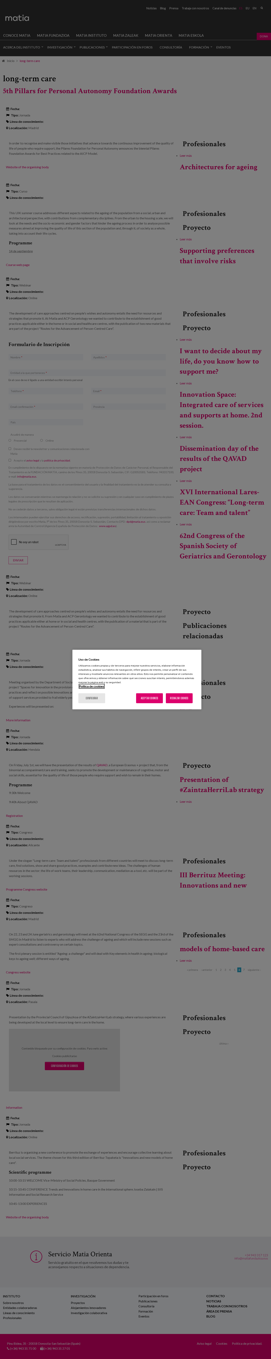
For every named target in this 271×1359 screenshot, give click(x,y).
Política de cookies (91, 686)
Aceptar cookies (149, 698)
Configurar (92, 698)
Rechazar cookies (179, 698)
